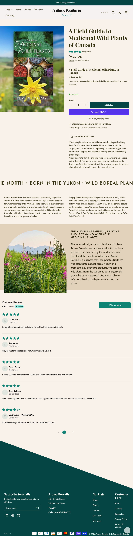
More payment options (99, 118)
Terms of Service (119, 525)
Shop (95, 500)
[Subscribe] (37, 508)
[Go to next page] (74, 432)
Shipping (71, 60)
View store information (98, 127)
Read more (72, 85)
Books (95, 505)
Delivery (118, 508)
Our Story (97, 521)
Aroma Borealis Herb (104, 534)
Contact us (119, 514)
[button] (113, 12)
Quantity (72, 100)
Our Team (97, 515)
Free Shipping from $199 (65, 3)
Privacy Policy (121, 519)
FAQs (117, 503)
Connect (96, 510)
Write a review (115, 305)
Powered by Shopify (121, 534)
